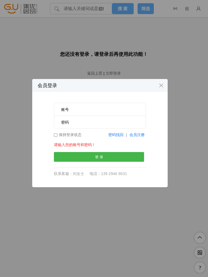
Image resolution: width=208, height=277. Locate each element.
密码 (65, 122)
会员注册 (137, 135)
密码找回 (115, 135)
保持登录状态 (70, 135)
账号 (65, 109)
